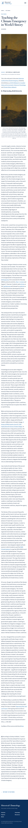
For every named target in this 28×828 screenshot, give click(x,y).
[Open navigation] (25, 2)
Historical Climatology (19, 85)
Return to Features (8, 792)
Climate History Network (9, 87)
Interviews (17, 812)
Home (2, 10)
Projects (3, 814)
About (2, 817)
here (22, 726)
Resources (17, 814)
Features (8, 10)
